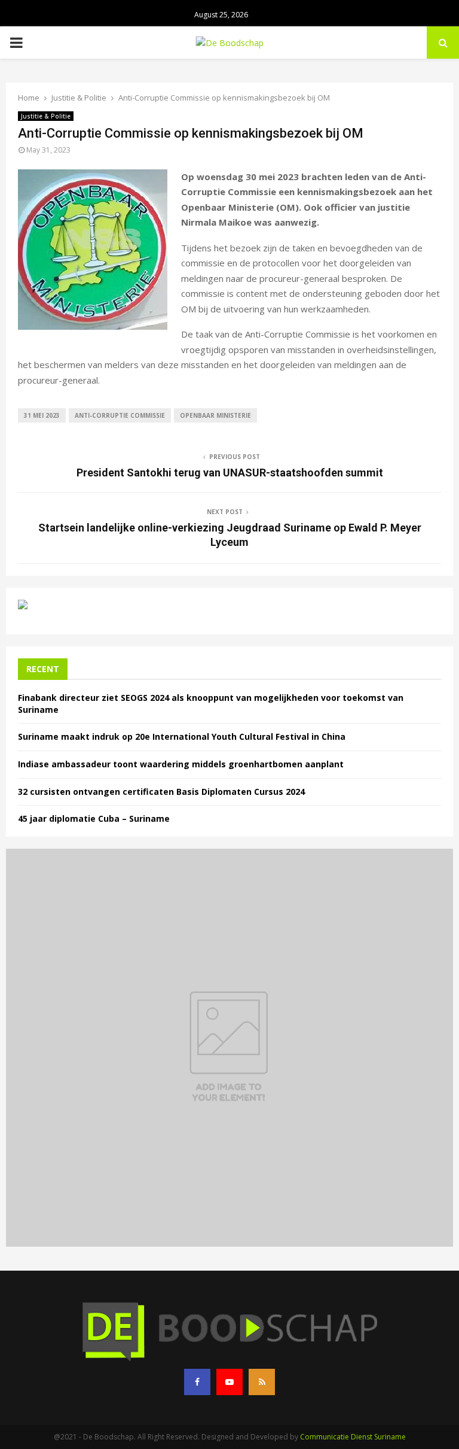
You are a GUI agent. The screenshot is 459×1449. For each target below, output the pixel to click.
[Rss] (262, 1382)
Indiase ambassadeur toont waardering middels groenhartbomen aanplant (181, 764)
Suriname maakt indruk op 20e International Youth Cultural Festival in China (181, 736)
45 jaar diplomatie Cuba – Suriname (94, 818)
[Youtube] (229, 1382)
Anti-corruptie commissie (120, 415)
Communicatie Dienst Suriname (353, 1437)
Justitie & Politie (46, 116)
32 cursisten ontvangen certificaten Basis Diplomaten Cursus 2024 (161, 791)
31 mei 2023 (42, 415)
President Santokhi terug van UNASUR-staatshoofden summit (229, 472)
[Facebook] (197, 1382)
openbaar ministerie (215, 415)
